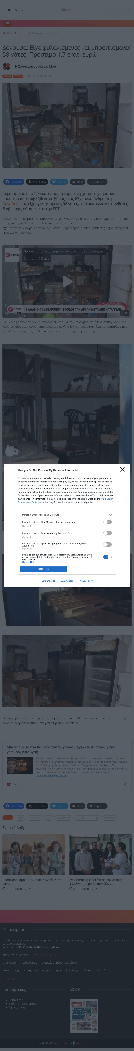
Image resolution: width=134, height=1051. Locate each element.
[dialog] (67, 525)
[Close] (123, 470)
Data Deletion (49, 580)
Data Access (67, 580)
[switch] (107, 522)
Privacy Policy (85, 580)
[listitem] (67, 515)
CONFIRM (43, 569)
